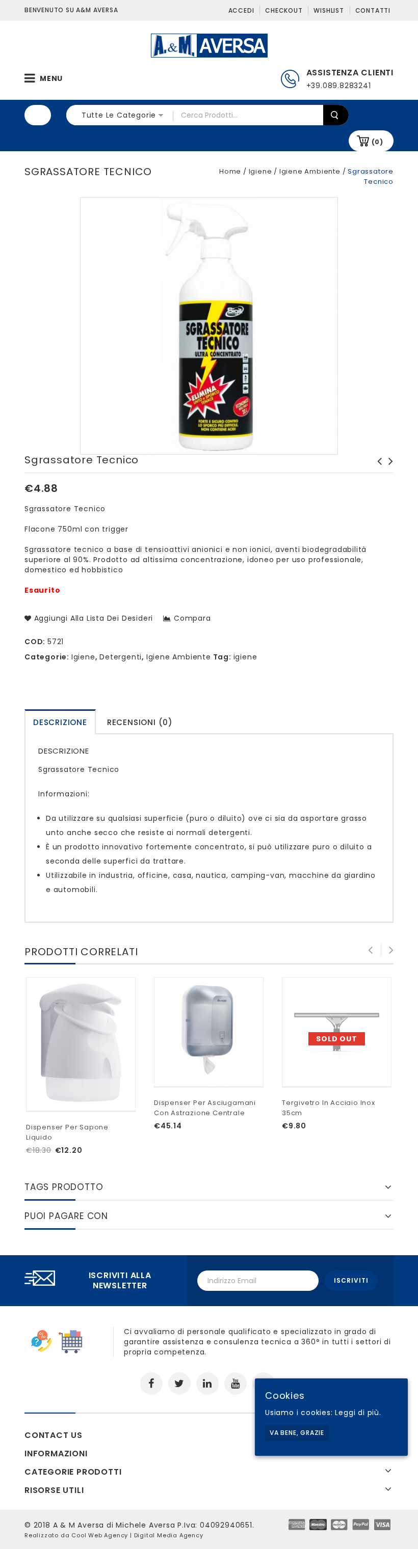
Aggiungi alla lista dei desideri (92, 618)
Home (230, 171)
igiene (245, 657)
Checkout (283, 10)
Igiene (260, 171)
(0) (377, 141)
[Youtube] (235, 1383)
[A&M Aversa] (209, 45)
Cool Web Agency (99, 1535)
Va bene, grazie (297, 1432)
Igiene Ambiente (310, 171)
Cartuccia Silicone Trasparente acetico (388, 471)
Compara (192, 618)
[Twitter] (179, 1383)
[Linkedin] (207, 1383)
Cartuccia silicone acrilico (376, 466)
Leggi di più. (358, 1412)
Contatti (372, 10)
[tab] (60, 721)
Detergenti (120, 657)
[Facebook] (151, 1383)
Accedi (241, 10)
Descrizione (60, 722)
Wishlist (329, 10)
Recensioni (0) (140, 722)
